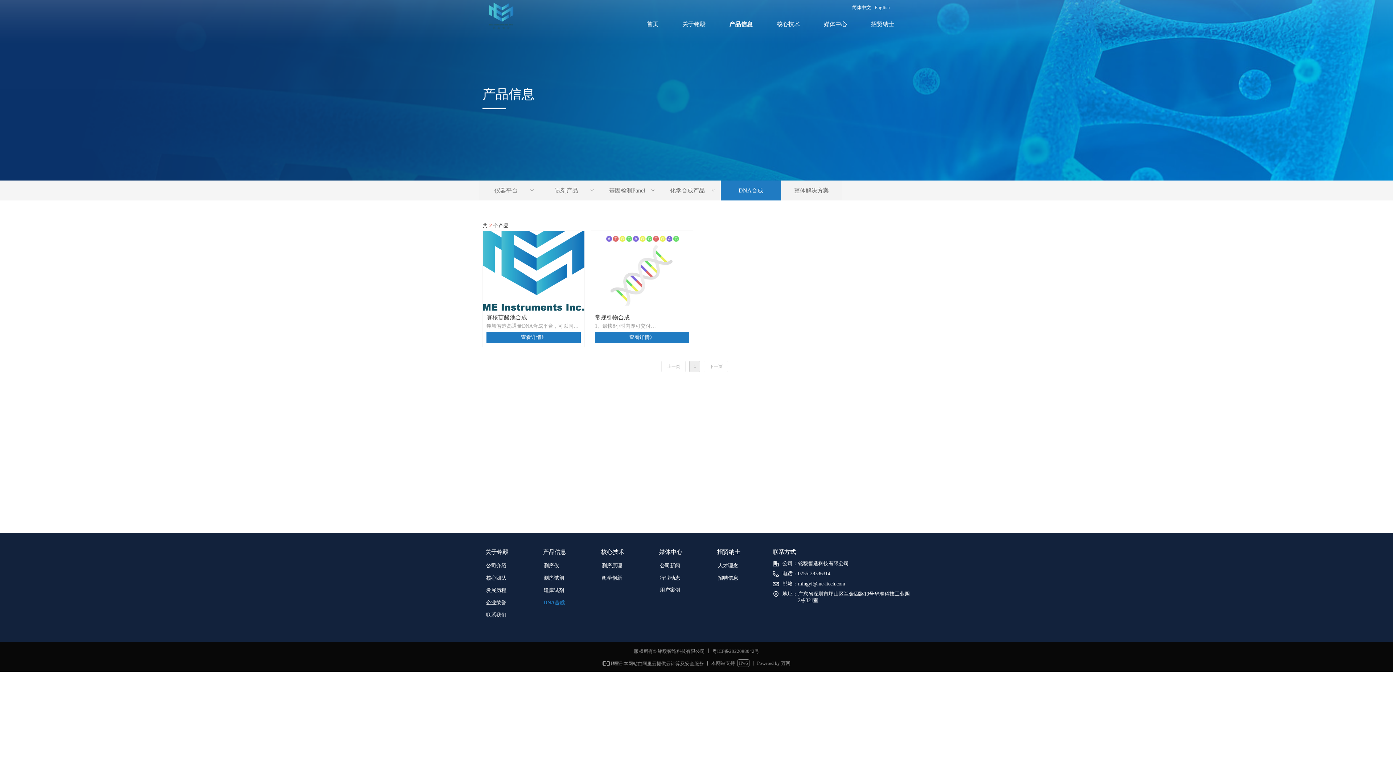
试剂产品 (575, 190)
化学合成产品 (693, 190)
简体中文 (861, 7)
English (882, 7)
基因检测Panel (632, 190)
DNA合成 (751, 190)
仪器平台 (514, 190)
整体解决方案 (811, 190)
